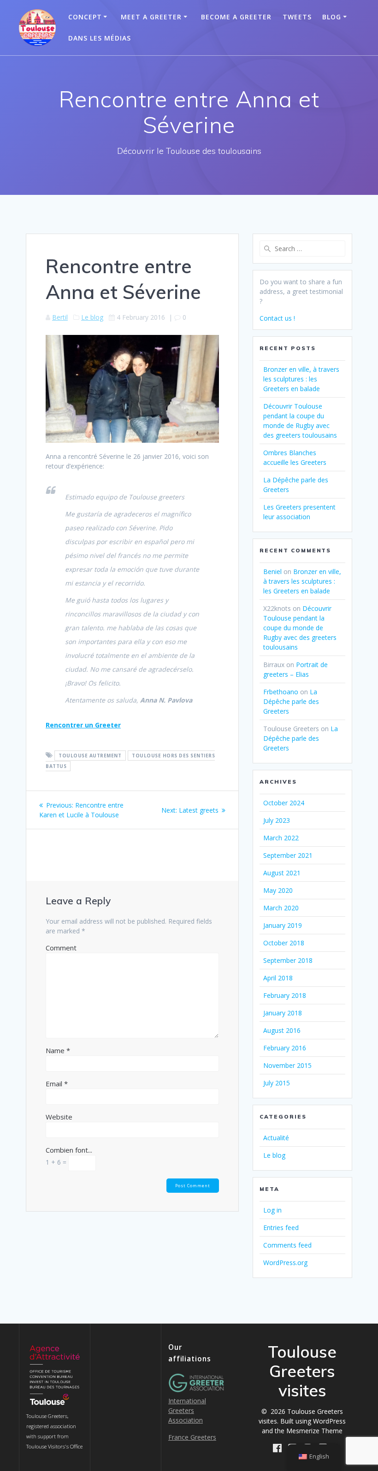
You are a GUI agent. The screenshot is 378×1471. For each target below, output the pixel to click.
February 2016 (284, 1047)
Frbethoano (280, 691)
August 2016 (282, 1030)
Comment (61, 947)
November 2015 (287, 1065)
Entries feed (281, 1227)
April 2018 (278, 977)
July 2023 (276, 820)
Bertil (60, 317)
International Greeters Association (187, 1410)
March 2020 (281, 907)
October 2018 (283, 942)
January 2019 (282, 925)
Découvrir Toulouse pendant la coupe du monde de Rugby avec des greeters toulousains (300, 627)
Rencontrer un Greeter (83, 725)
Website (59, 1116)
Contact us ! (277, 318)
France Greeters (192, 1437)
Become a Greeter (236, 16)
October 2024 (283, 802)
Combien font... (69, 1150)
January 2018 (282, 1012)
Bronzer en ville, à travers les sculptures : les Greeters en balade (301, 379)
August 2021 (282, 872)
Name (58, 1050)
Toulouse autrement (90, 755)
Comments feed (287, 1245)
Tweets (297, 16)
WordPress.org (285, 1262)
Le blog (92, 317)
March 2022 (281, 837)
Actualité (276, 1137)
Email (57, 1083)
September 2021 (288, 855)
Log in (272, 1210)
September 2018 (288, 960)
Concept (85, 16)
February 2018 (284, 995)
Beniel (272, 571)
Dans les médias (99, 38)
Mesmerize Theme (314, 1430)
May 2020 (278, 890)
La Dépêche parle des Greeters (291, 701)
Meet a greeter (151, 16)
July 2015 (276, 1082)
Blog (331, 16)
